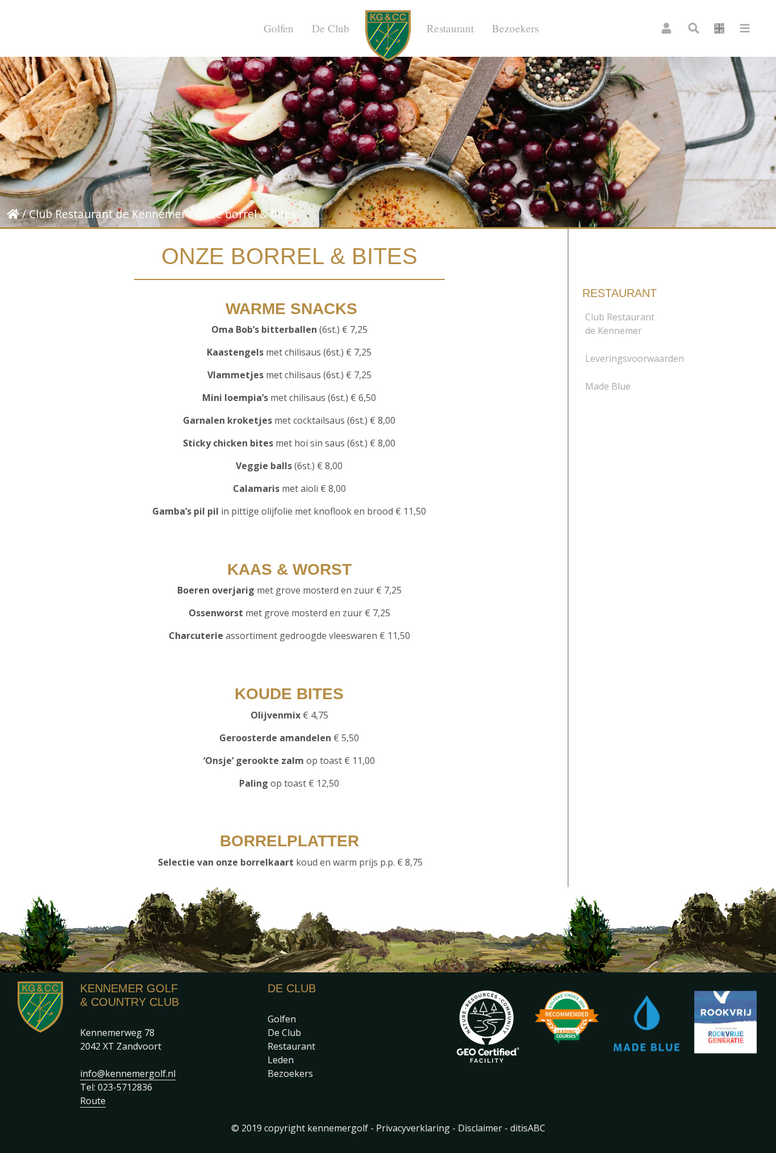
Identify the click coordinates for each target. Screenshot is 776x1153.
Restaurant (450, 28)
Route (93, 1100)
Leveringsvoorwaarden (634, 358)
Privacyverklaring (413, 1128)
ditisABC (527, 1128)
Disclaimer (480, 1128)
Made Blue (608, 386)
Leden (281, 1060)
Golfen (279, 28)
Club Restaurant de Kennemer (107, 214)
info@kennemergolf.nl (128, 1073)
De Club (330, 28)
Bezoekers (515, 28)
